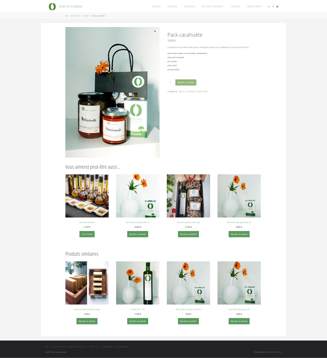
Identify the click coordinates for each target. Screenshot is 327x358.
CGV (47, 346)
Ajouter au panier (185, 82)
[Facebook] (273, 6)
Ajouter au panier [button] (137, 234)
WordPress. (277, 352)
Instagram (123, 346)
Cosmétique (190, 91)
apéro (86, 16)
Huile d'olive (76, 16)
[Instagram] (277, 6)
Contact (93, 346)
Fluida (267, 352)
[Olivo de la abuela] (52, 6)
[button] (155, 31)
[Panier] (269, 6)
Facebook (108, 346)
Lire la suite (87, 234)
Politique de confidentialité (69, 346)
